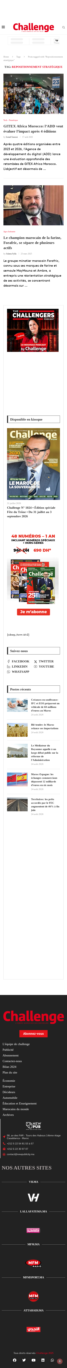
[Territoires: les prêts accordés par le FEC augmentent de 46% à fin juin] (17, 804)
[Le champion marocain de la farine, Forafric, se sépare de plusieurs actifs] (33, 205)
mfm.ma (33, 1244)
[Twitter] (24, 1360)
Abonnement (11, 1055)
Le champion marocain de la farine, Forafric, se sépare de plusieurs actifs (32, 242)
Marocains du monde (16, 1109)
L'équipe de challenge (16, 1044)
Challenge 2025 (45, 1353)
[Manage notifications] (60, 1361)
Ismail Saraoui (12, 137)
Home (6, 56)
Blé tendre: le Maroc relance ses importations (44, 726)
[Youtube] (33, 1360)
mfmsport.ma (33, 1277)
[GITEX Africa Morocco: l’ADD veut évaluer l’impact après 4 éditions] (33, 94)
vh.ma (33, 1181)
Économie (9, 1080)
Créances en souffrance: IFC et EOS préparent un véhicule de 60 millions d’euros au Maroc (45, 705)
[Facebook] (14, 1360)
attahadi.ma (34, 1310)
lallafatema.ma (33, 1211)
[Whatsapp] (52, 1360)
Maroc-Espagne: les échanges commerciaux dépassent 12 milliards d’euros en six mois (44, 780)
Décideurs (9, 1092)
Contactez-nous (12, 1061)
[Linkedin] (43, 1360)
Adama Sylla (11, 254)
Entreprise (9, 1086)
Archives (8, 1114)
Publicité (8, 1049)
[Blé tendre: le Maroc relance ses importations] (17, 730)
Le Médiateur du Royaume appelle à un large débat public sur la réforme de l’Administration (44, 752)
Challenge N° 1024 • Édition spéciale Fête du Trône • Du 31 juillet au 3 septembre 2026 (31, 512)
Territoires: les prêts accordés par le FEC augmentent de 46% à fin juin (45, 804)
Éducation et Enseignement (20, 1103)
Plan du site (10, 1072)
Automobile (10, 1097)
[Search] (63, 27)
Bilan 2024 (9, 1066)
